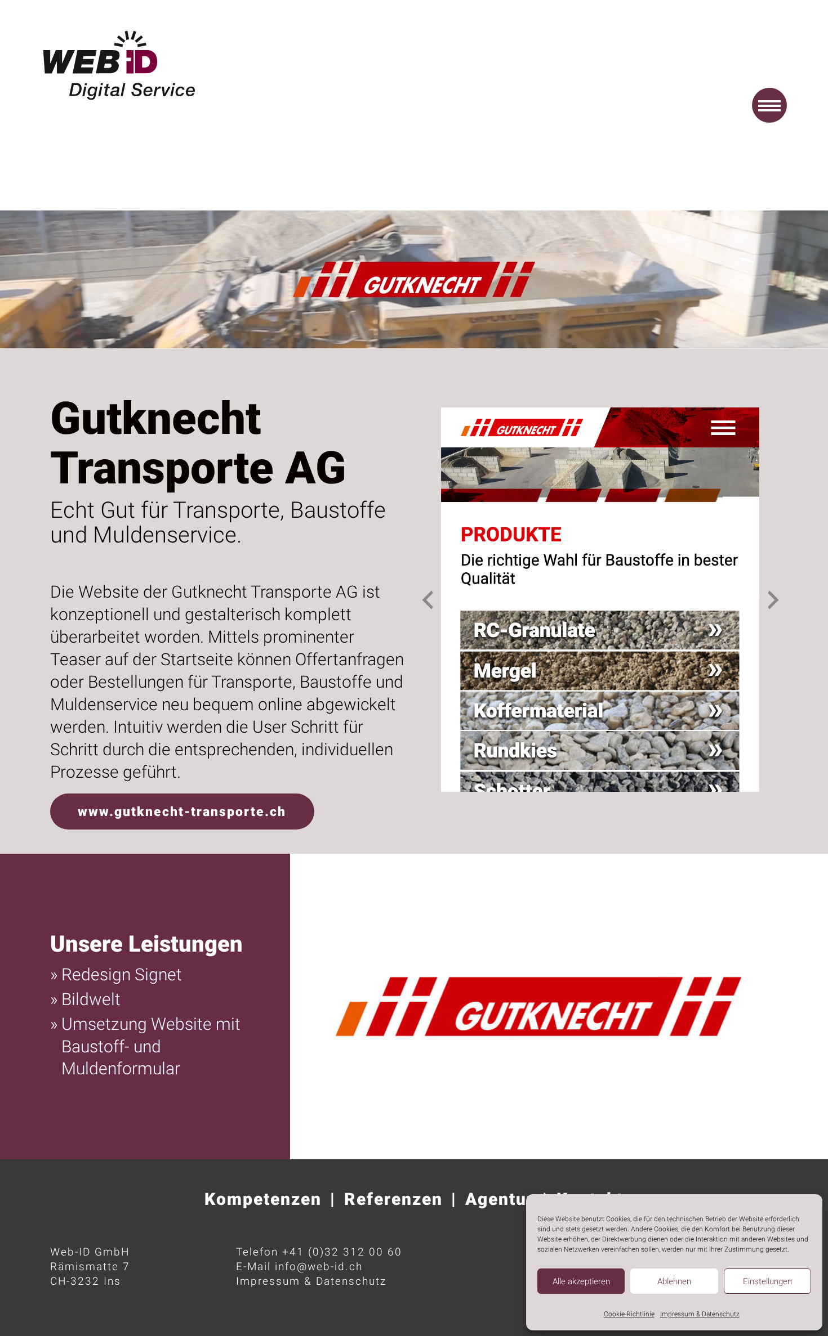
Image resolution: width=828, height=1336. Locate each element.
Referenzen (393, 1199)
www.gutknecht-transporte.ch (182, 811)
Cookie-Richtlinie (629, 1314)
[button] (769, 105)
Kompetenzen (263, 1199)
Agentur (499, 1199)
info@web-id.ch (319, 1266)
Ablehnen (674, 1281)
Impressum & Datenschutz (700, 1314)
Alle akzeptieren (581, 1281)
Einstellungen (767, 1281)
